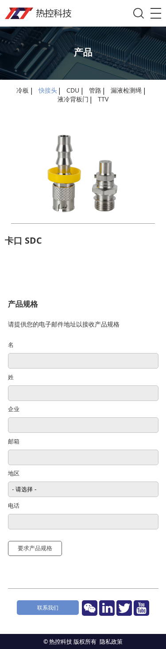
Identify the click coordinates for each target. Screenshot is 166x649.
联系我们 (47, 607)
